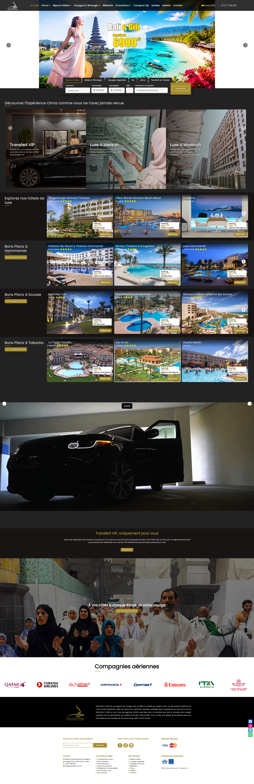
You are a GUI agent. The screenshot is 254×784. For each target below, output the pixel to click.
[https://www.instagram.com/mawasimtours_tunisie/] (250, 726)
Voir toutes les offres (16, 257)
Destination (70, 85)
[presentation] (8, 45)
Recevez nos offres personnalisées (78, 739)
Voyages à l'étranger (86, 5)
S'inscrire (100, 745)
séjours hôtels (61, 5)
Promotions (122, 5)
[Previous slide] (10, 128)
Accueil (35, 5)
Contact (178, 5)
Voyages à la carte (137, 764)
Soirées (156, 5)
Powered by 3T (183, 768)
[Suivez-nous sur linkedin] (131, 746)
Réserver (105, 234)
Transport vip (141, 5)
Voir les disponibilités (127, 611)
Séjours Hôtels (135, 759)
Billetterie (133, 766)
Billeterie (108, 5)
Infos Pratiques (102, 761)
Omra (45, 5)
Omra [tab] (142, 80)
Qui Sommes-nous (104, 770)
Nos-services (102, 773)
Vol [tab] (133, 80)
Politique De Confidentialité (107, 768)
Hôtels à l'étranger (93, 80)
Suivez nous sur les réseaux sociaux (133, 739)
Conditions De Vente (105, 759)
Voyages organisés (137, 761)
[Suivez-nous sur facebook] (120, 746)
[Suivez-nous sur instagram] (125, 746)
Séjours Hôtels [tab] (72, 80)
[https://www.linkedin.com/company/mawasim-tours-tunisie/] (250, 730)
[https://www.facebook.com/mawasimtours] (250, 722)
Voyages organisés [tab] (117, 80)
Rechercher (180, 88)
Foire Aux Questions (104, 766)
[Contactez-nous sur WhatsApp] (250, 735)
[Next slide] (244, 128)
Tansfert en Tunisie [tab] (160, 80)
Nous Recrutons (103, 764)
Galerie (166, 5)
